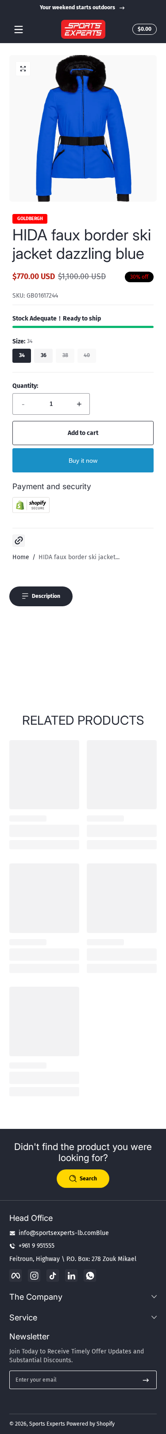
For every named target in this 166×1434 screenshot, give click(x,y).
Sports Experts (47, 1424)
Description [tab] (46, 596)
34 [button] (22, 355)
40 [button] (87, 355)
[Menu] (18, 29)
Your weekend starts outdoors (77, 7)
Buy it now (83, 460)
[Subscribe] (146, 1380)
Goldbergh (30, 219)
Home (20, 557)
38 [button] (65, 355)
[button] (143, 29)
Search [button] (88, 1179)
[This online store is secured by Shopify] (31, 511)
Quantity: (25, 386)
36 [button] (43, 355)
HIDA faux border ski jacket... (79, 557)
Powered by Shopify (90, 1424)
